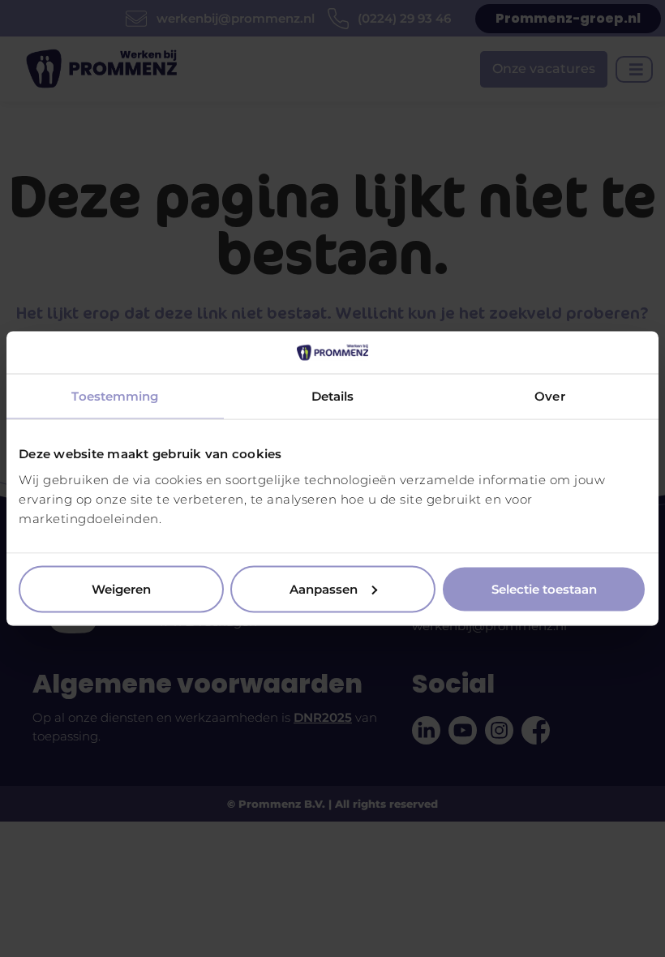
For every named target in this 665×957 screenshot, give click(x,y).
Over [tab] (549, 396)
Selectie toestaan (544, 588)
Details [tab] (332, 396)
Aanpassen (324, 588)
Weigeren (121, 588)
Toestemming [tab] (114, 396)
